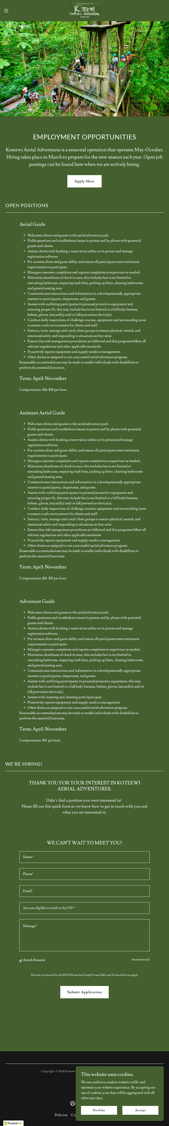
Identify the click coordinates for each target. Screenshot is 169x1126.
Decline (99, 1110)
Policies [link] (61, 1115)
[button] (14, 10)
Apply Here (84, 181)
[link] (84, 10)
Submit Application (84, 992)
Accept (140, 1110)
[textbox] (84, 857)
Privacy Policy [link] (99, 975)
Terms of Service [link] (121, 975)
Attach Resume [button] (34, 960)
